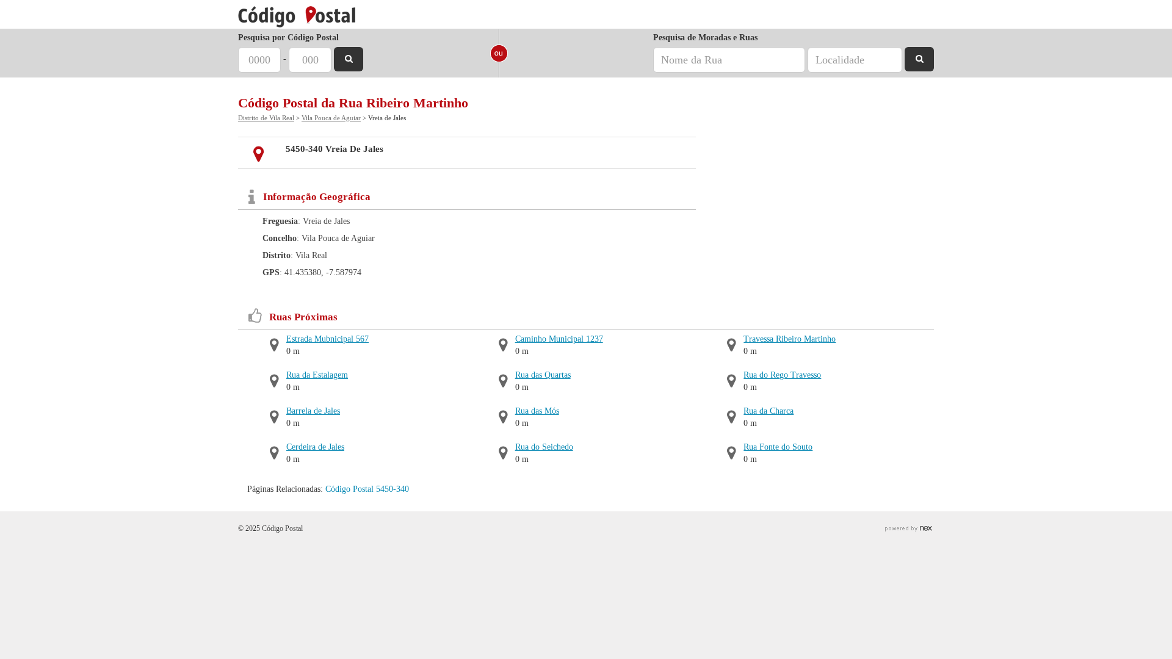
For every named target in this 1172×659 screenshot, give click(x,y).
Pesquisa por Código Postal (288, 37)
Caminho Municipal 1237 (559, 339)
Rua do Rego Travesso (782, 375)
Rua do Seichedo (544, 447)
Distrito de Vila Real (266, 117)
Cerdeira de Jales (315, 447)
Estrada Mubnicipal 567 (327, 339)
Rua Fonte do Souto (777, 447)
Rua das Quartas (543, 375)
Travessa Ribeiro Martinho (789, 339)
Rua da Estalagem (317, 375)
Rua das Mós (537, 411)
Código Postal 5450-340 (367, 489)
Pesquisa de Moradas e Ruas (705, 37)
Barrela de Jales (313, 411)
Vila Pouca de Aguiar (331, 117)
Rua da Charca (768, 411)
